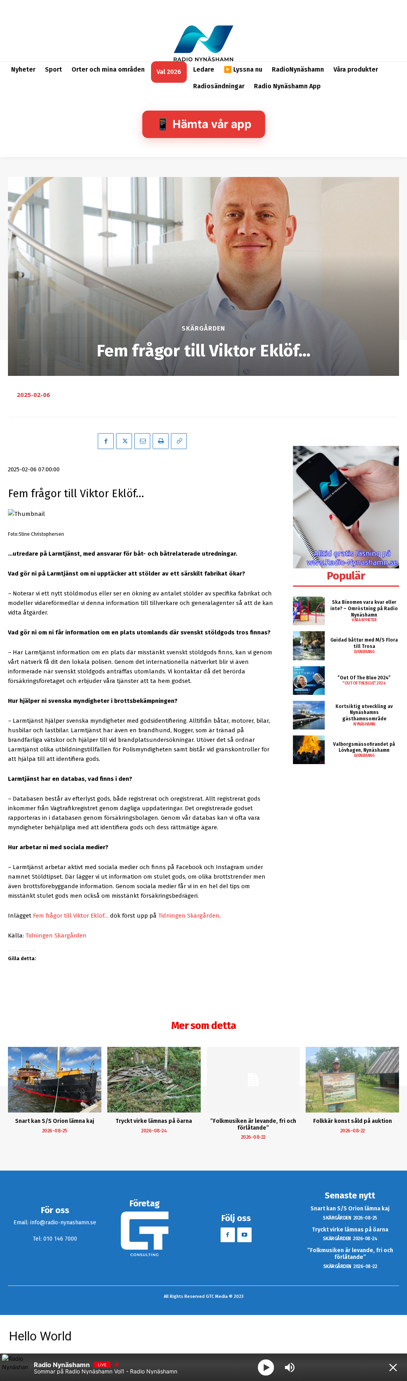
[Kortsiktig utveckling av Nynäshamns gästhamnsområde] (309, 715)
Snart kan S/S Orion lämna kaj (54, 1121)
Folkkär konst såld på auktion (352, 1121)
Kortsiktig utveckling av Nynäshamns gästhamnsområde (364, 713)
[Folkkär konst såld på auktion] (352, 1079)
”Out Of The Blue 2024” (364, 678)
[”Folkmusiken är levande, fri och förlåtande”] (253, 1079)
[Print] (161, 441)
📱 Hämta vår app (204, 124)
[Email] (142, 441)
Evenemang (364, 652)
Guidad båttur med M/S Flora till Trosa (364, 643)
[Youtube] (244, 1234)
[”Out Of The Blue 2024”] (309, 680)
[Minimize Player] (393, 1367)
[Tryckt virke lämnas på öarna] (154, 1079)
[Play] (266, 1367)
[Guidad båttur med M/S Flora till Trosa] (309, 645)
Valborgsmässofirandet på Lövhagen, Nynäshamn (364, 747)
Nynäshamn (364, 724)
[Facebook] (106, 441)
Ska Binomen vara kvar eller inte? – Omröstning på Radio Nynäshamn (364, 608)
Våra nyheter (364, 620)
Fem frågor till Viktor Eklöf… (71, 915)
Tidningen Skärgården (188, 915)
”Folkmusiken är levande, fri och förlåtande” (253, 1124)
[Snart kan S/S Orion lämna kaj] (54, 1079)
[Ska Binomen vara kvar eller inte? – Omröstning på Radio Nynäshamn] (309, 611)
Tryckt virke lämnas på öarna (154, 1121)
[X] (124, 441)
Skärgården (203, 328)
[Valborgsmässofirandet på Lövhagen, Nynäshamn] (309, 749)
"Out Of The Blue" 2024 (364, 683)
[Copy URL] (179, 441)
